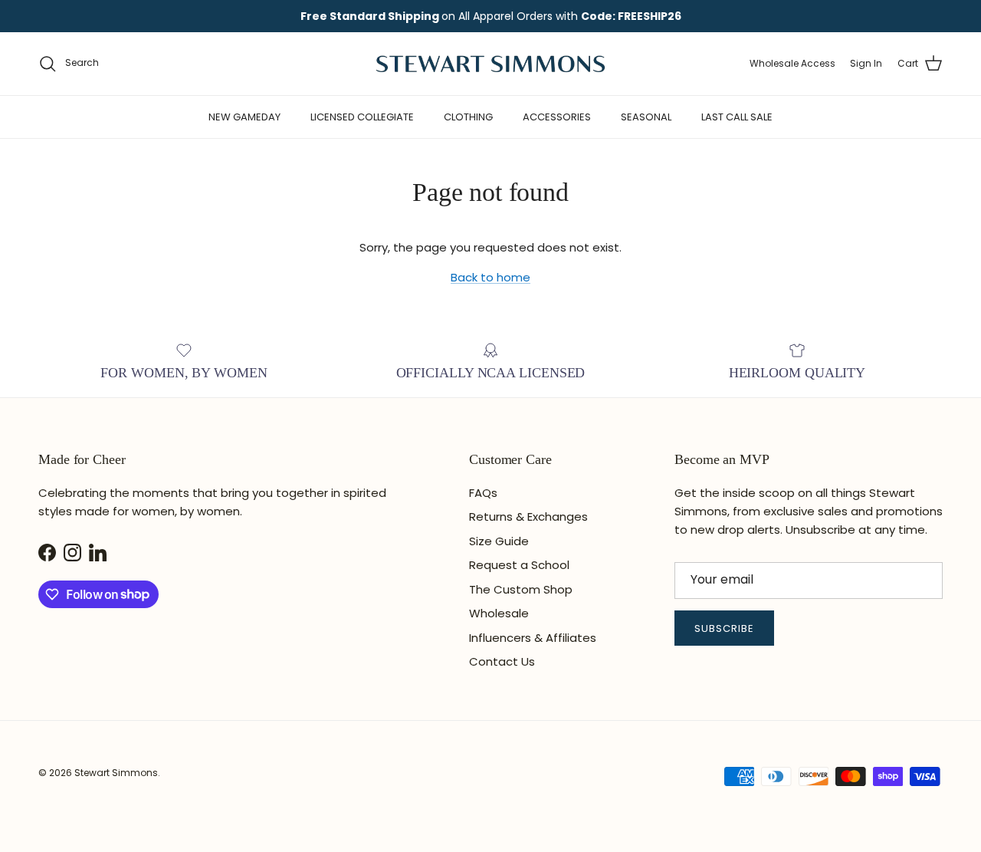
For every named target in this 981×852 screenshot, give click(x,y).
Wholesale (499, 613)
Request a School (519, 565)
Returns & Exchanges (528, 516)
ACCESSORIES (557, 117)
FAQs (483, 493)
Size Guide (499, 541)
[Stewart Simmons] (490, 64)
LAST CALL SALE (737, 117)
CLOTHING (468, 117)
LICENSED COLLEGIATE (362, 117)
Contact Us (502, 661)
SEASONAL (646, 117)
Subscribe (724, 628)
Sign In (866, 63)
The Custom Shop (521, 589)
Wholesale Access (792, 63)
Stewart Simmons (116, 772)
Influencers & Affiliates (532, 638)
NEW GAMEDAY (244, 117)
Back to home (490, 277)
